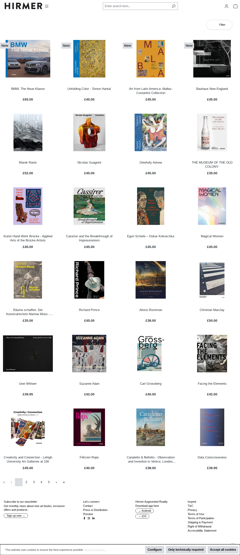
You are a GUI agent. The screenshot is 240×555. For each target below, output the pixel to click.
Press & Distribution (95, 509)
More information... (95, 549)
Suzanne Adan (89, 383)
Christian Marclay (212, 310)
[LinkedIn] (93, 518)
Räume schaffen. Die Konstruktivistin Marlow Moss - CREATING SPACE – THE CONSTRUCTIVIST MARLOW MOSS (28, 312)
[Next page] (56, 482)
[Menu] (46, 6)
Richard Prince (89, 310)
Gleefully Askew (151, 162)
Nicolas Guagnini (89, 162)
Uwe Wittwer (28, 383)
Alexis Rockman (150, 310)
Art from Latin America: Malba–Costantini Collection (150, 91)
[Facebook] (84, 518)
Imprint (192, 501)
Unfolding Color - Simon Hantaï (89, 89)
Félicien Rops (89, 457)
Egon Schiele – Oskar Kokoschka (150, 236)
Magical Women (212, 236)
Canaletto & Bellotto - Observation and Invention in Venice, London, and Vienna (151, 460)
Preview (88, 514)
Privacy (192, 509)
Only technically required (186, 549)
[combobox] (136, 6)
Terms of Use (196, 514)
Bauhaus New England (212, 89)
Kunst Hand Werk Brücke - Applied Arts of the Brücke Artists (28, 238)
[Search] (173, 6)
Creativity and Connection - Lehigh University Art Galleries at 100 (28, 459)
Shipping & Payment (200, 522)
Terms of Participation (201, 518)
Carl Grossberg (150, 383)
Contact (88, 505)
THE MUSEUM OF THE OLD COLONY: (212, 164)
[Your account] (226, 6)
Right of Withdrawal (199, 526)
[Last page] (64, 482)
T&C (190, 505)
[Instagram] (89, 518)
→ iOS (142, 516)
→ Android (144, 510)
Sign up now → (16, 515)
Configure (155, 549)
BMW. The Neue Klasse (28, 89)
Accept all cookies (223, 549)
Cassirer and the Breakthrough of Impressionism (89, 238)
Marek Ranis (28, 162)
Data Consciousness (212, 457)
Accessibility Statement (202, 530)
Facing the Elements (212, 383)
